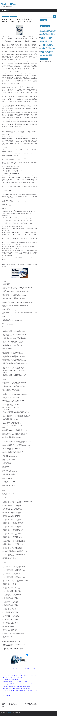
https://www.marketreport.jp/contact (21, 649)
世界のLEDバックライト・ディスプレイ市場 (10, 679)
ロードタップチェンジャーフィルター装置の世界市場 (12, 670)
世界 (10, 16)
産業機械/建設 (14, 16)
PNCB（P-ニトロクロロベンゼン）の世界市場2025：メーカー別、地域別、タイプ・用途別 (19, 668)
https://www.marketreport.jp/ (45, 22)
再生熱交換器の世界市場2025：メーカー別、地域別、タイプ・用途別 (15, 681)
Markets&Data (8, 3)
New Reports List (5, 10)
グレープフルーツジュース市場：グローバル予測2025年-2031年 (29, 704)
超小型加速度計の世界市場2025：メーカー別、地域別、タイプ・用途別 (15, 673)
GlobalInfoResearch (5, 16)
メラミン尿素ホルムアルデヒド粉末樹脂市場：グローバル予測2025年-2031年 (16, 688)
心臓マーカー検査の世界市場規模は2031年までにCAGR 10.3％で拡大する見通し (17, 686)
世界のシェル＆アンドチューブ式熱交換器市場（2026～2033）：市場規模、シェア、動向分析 (19, 671)
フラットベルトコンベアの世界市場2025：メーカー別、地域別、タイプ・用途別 (10, 705)
